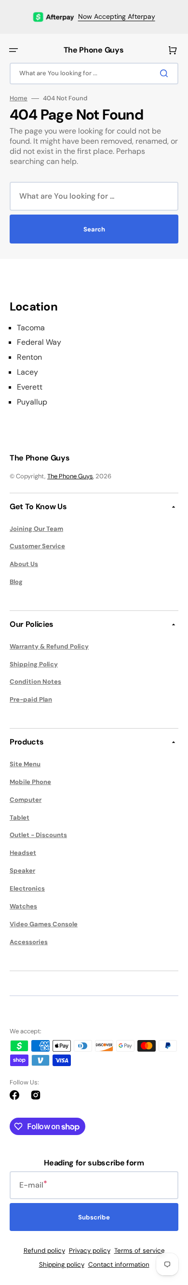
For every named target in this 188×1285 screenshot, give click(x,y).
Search (94, 229)
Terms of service (139, 1250)
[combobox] (94, 73)
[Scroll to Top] (166, 1224)
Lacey (27, 372)
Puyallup (32, 402)
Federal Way (39, 342)
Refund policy (44, 1250)
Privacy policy (89, 1250)
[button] (13, 50)
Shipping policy (61, 1264)
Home (18, 98)
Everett (29, 387)
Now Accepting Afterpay (116, 16)
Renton (29, 357)
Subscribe (94, 1217)
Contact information (118, 1264)
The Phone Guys (70, 476)
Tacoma (31, 328)
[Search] (165, 73)
